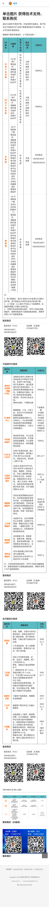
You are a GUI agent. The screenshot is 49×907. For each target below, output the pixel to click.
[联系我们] (24, 841)
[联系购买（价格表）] (24, 807)
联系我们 (7, 856)
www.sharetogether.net (30, 881)
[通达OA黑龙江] (13, 3)
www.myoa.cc (16, 881)
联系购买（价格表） (12, 822)
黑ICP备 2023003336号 (24, 885)
